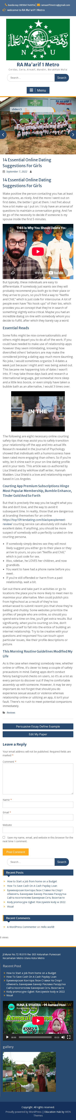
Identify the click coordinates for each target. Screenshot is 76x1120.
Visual (10, 906)
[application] (38, 1021)
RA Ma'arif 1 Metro (38, 65)
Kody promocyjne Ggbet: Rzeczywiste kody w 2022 (36, 902)
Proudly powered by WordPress (23, 1111)
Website (7, 825)
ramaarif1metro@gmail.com (55, 5)
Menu (41, 90)
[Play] (7, 1037)
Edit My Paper (38, 734)
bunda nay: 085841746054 (21, 5)
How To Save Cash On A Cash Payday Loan (32, 885)
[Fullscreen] (69, 1037)
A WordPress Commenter (21, 927)
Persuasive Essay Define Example (38, 726)
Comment (9, 761)
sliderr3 (17, 109)
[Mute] (63, 1037)
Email (7, 812)
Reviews (11, 712)
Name (7, 799)
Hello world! (47, 927)
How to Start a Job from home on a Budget (32, 881)
